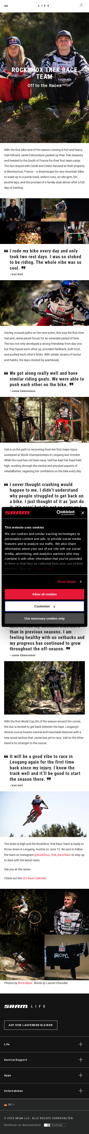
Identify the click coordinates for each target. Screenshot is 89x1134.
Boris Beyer (25, 983)
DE (10, 1104)
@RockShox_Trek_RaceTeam (52, 855)
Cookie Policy (43, 568)
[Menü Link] (6, 6)
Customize (42, 606)
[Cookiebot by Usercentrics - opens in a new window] (57, 512)
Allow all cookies (44, 594)
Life (44, 5)
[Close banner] (82, 512)
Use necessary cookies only (44, 618)
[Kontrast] (47, 1125)
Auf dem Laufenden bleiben (31, 1025)
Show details (66, 581)
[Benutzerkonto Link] (81, 6)
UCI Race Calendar (34, 878)
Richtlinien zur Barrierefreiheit (22, 1125)
